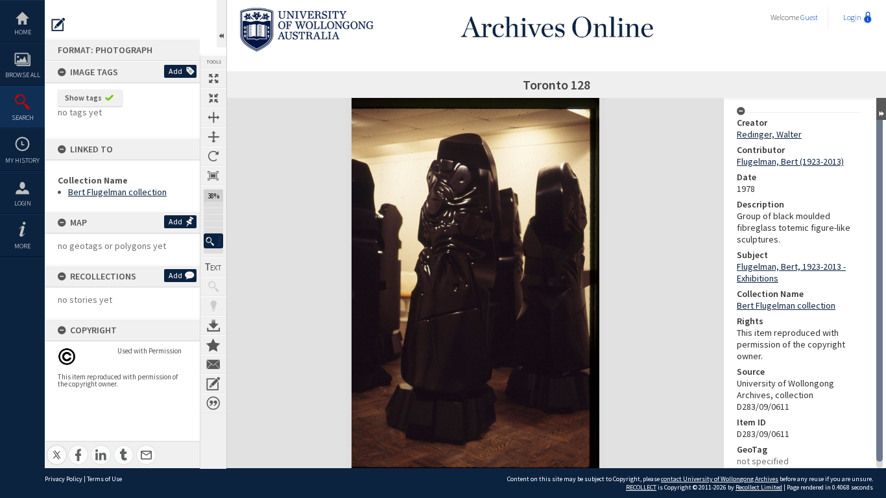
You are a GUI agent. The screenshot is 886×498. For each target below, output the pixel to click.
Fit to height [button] (213, 137)
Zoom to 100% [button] (213, 175)
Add (175, 71)
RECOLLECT (641, 487)
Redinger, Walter (769, 134)
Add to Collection (213, 345)
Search (23, 117)
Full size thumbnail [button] (213, 78)
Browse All (22, 75)
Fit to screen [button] (213, 98)
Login (22, 203)
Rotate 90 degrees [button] (213, 156)
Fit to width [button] (213, 117)
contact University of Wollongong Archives (719, 479)
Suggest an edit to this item (58, 25)
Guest (809, 17)
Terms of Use (104, 479)
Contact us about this (213, 364)
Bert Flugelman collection (117, 192)
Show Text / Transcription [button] (213, 267)
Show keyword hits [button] (213, 286)
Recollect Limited (759, 487)
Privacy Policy (63, 479)
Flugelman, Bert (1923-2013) (790, 161)
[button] (213, 240)
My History (22, 160)
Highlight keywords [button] (213, 306)
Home (22, 32)
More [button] (22, 246)
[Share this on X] (57, 448)
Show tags (83, 97)
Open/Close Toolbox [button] (221, 23)
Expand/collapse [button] (881, 109)
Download (213, 325)
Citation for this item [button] (213, 403)
